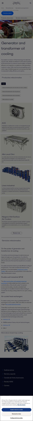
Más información (21, 405)
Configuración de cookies (16, 418)
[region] (16, 408)
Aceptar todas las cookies (16, 409)
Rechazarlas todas (16, 414)
